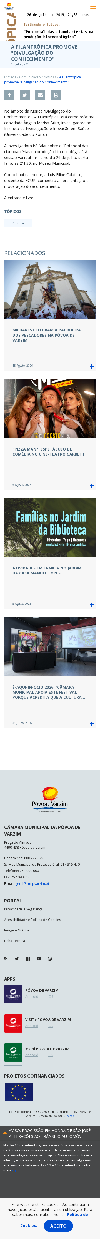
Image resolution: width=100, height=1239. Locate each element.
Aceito (58, 1226)
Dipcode (68, 1116)
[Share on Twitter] (25, 95)
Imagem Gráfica (16, 930)
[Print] (56, 95)
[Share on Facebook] (9, 95)
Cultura (18, 223)
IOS (50, 996)
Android (31, 996)
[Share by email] (40, 95)
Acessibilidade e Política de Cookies (32, 919)
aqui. (15, 1170)
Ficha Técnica (14, 940)
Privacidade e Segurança (23, 909)
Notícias (50, 77)
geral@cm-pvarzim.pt (32, 883)
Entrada (10, 77)
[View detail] (92, 366)
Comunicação (30, 77)
